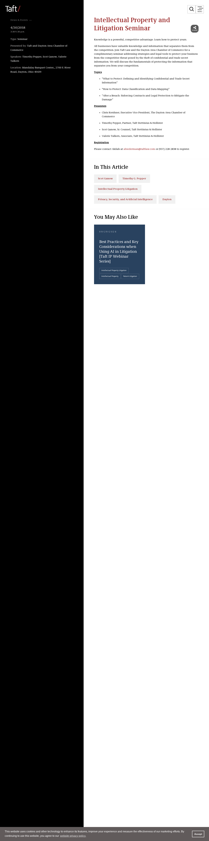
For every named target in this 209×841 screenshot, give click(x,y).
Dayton (166, 199)
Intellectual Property (109, 276)
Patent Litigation (130, 276)
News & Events (19, 20)
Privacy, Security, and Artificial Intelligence (125, 199)
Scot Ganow (105, 178)
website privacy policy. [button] (73, 835)
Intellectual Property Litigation (117, 189)
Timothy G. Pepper (134, 178)
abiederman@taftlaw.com (139, 149)
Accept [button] (198, 834)
